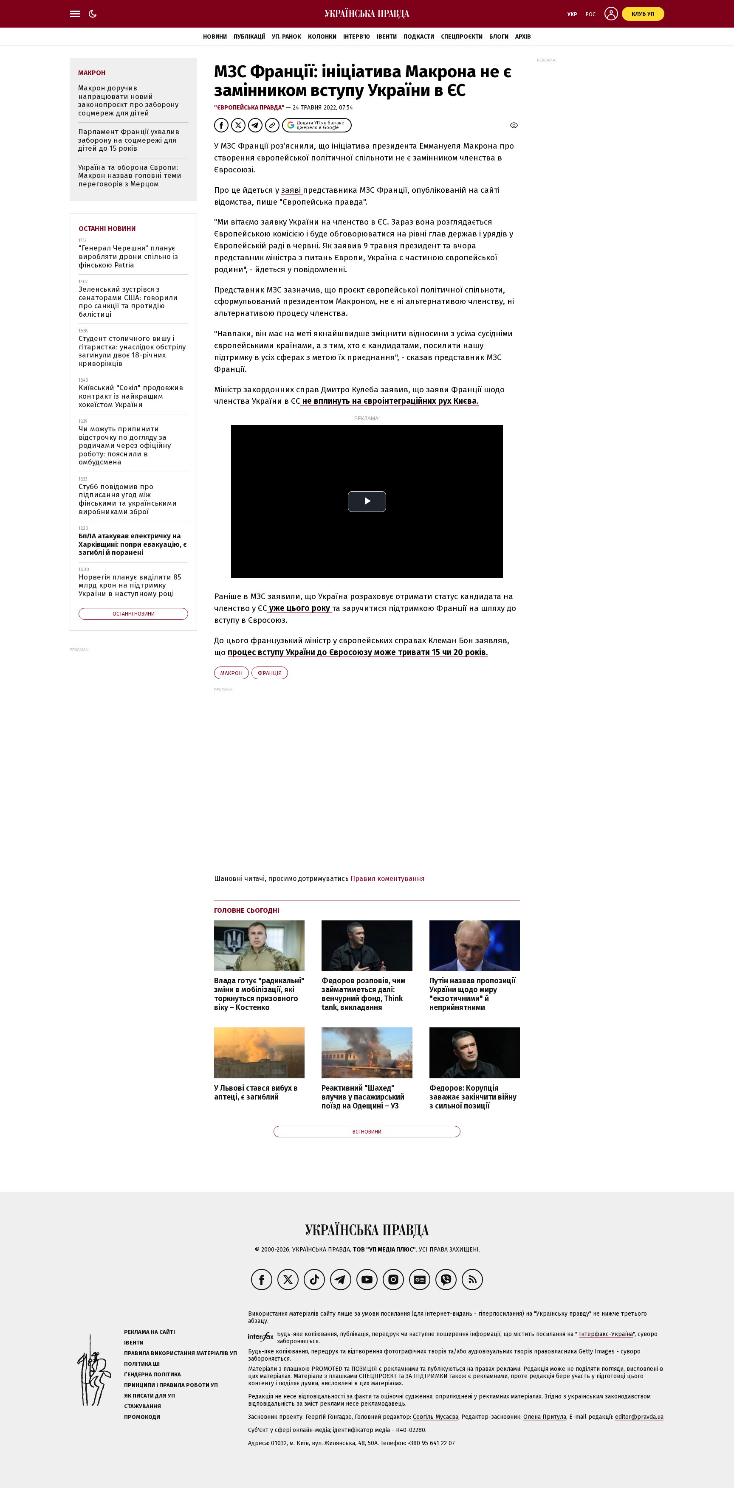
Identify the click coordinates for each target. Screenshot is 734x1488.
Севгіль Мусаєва (435, 1416)
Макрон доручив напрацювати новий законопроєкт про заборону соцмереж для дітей (128, 101)
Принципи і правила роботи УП (171, 1385)
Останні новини (107, 229)
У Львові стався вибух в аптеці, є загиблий (256, 1093)
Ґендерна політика (152, 1374)
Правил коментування (387, 879)
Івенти (387, 36)
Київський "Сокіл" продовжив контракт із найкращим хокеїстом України (131, 396)
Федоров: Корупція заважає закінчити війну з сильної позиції (473, 1097)
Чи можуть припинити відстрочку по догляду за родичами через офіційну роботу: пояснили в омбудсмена (125, 446)
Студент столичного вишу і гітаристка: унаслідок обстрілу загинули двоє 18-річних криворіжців (132, 351)
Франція (270, 673)
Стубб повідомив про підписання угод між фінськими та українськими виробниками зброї (128, 499)
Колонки (322, 36)
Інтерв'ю (356, 36)
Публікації (249, 36)
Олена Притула (544, 1416)
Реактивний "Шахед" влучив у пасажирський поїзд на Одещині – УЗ (363, 1097)
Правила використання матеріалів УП (180, 1353)
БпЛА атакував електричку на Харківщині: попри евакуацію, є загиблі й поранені (133, 544)
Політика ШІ (142, 1364)
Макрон (231, 673)
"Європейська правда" (250, 107)
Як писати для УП (149, 1395)
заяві (292, 190)
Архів (523, 36)
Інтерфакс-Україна (606, 1334)
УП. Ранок (286, 36)
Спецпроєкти (462, 36)
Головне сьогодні (246, 910)
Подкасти (419, 36)
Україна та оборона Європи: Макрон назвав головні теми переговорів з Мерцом (129, 175)
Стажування (142, 1406)
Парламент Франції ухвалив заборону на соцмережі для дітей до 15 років (128, 140)
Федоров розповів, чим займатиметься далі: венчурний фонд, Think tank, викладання (364, 994)
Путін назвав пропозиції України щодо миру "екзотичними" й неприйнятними (472, 994)
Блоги (498, 36)
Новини (215, 36)
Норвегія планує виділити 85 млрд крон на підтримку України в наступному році (130, 585)
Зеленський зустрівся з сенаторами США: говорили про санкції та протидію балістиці (128, 302)
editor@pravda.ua (639, 1416)
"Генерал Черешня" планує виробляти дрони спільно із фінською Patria (128, 256)
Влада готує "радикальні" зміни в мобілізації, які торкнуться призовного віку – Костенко (259, 994)
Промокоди (142, 1417)
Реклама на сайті (149, 1332)
